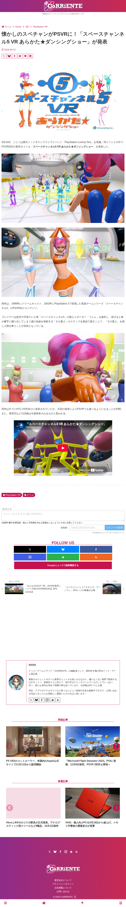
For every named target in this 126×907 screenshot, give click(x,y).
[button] (30, 56)
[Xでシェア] (4, 56)
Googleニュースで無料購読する (63, 565)
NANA (32, 665)
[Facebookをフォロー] (96, 549)
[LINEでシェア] (25, 56)
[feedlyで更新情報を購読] (63, 557)
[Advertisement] (63, 624)
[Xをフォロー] (30, 549)
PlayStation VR (13, 495)
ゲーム (30, 495)
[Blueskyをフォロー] (63, 549)
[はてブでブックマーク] (20, 56)
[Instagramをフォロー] (30, 557)
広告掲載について (63, 888)
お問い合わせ (63, 891)
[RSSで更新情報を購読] (96, 557)
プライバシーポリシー (63, 884)
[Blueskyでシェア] (9, 56)
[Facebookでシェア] (14, 56)
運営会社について (63, 880)
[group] (33, 746)
